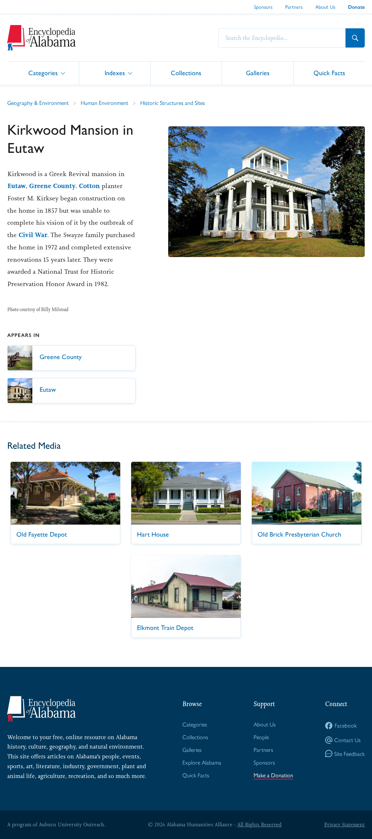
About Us (325, 7)
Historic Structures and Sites (172, 102)
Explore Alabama (201, 762)
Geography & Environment (38, 102)
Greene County (52, 186)
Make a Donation (273, 775)
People (261, 737)
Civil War (33, 235)
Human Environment (104, 102)
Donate (356, 7)
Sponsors (263, 7)
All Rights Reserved (259, 824)
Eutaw (16, 186)
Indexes (115, 73)
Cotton (89, 186)
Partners (294, 7)
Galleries (258, 73)
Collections (186, 73)
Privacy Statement (344, 824)
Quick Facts (329, 73)
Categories (43, 73)
